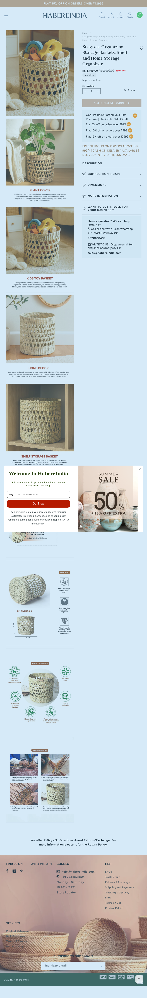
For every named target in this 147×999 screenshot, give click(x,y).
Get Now (38, 503)
